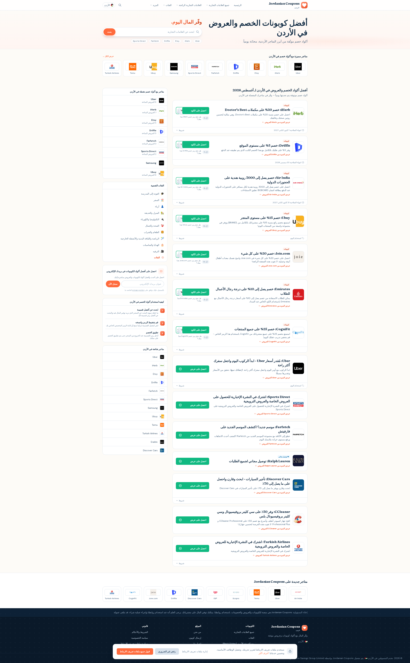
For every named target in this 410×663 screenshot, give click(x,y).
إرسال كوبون (195, 637)
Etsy (177, 41)
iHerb (187, 41)
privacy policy (138, 290)
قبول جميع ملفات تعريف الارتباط (135, 651)
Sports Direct (139, 41)
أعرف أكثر (264, 653)
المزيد (155, 5)
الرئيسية (238, 5)
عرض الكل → (108, 56)
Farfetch (155, 41)
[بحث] (120, 5)
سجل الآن (113, 283)
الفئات (169, 5)
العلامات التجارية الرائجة (190, 5)
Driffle (167, 41)
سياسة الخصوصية (139, 637)
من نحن (197, 632)
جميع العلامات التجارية (219, 5)
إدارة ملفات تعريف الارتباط (195, 651)
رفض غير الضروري (167, 651)
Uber (197, 41)
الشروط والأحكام (140, 632)
